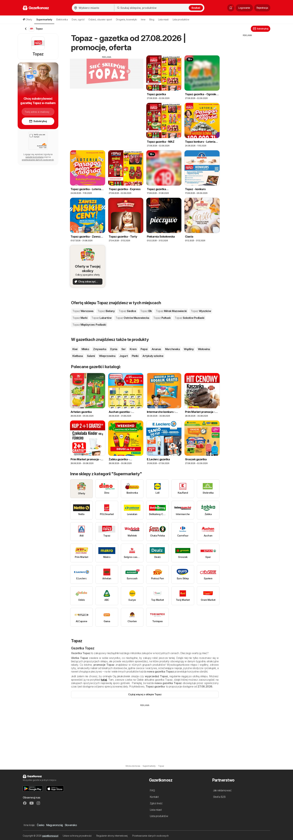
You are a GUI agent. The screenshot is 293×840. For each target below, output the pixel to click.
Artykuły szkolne (152, 356)
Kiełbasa (77, 356)
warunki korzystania (34, 157)
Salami (91, 356)
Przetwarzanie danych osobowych (150, 835)
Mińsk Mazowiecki (171, 311)
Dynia (113, 349)
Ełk (146, 311)
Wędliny (189, 349)
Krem (133, 349)
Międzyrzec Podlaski (89, 324)
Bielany (106, 311)
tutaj (104, 679)
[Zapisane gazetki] (230, 7)
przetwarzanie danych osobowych (38, 159)
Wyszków (201, 311)
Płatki (135, 356)
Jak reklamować (222, 790)
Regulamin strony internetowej (112, 835)
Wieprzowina (107, 356)
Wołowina (204, 349)
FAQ (152, 790)
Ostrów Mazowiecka (132, 318)
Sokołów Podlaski (189, 318)
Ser (123, 349)
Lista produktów (181, 19)
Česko (40, 825)
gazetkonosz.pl (50, 835)
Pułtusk (162, 318)
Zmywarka (99, 349)
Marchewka (172, 349)
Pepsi (144, 349)
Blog (151, 19)
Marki (79, 318)
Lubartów (101, 318)
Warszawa (82, 311)
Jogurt (123, 356)
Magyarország (54, 825)
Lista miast (163, 19)
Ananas (156, 349)
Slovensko (71, 825)
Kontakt (154, 797)
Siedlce (127, 311)
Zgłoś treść (156, 803)
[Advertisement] (106, 82)
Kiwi (74, 349)
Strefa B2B (219, 797)
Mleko (85, 349)
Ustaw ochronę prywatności (77, 835)
